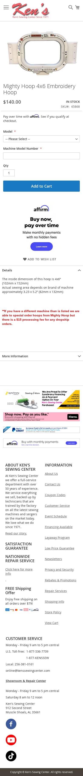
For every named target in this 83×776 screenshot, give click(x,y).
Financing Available (59, 527)
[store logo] (31, 10)
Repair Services (56, 591)
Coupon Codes (55, 495)
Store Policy (53, 612)
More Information (15, 356)
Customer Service (57, 506)
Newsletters (53, 559)
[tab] (41, 270)
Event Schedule (56, 516)
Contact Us (52, 484)
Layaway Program (57, 538)
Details (7, 270)
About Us (51, 474)
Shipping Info (54, 601)
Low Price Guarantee (59, 548)
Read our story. (16, 533)
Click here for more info (19, 571)
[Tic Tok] (42, 756)
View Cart (51, 623)
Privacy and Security (59, 570)
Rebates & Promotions (60, 580)
